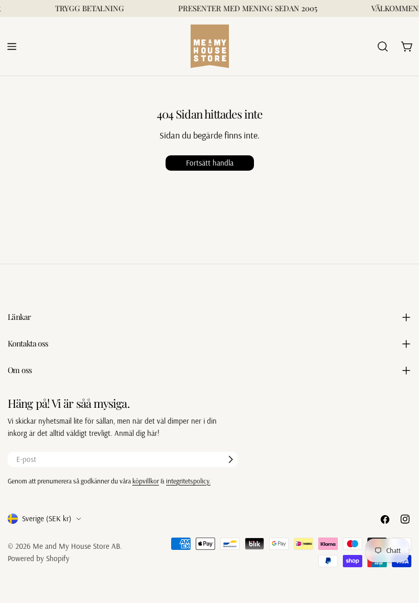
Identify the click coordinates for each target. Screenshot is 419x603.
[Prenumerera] (230, 459)
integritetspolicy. (188, 480)
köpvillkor (145, 480)
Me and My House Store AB (76, 546)
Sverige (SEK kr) (47, 518)
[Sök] (383, 46)
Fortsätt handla (210, 163)
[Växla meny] (12, 46)
